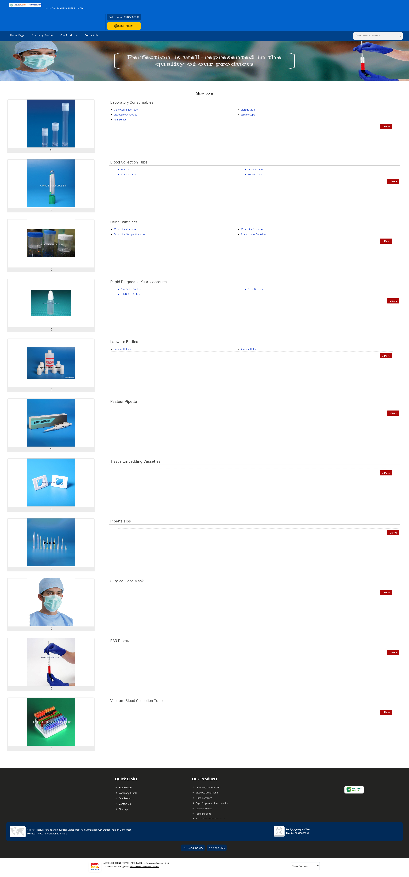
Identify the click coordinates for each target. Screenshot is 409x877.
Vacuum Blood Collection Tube (136, 700)
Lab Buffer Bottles (130, 294)
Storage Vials (247, 109)
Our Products (68, 35)
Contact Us (91, 35)
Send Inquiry (125, 26)
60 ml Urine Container (251, 229)
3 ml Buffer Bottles (131, 289)
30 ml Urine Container (125, 229)
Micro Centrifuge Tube (126, 109)
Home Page (17, 35)
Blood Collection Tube (128, 162)
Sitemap (123, 809)
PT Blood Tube (128, 174)
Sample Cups (247, 114)
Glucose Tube (255, 169)
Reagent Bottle (248, 349)
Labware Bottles (124, 341)
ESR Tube (126, 169)
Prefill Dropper (255, 289)
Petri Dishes (120, 119)
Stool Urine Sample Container (130, 234)
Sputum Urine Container (253, 234)
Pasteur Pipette (123, 401)
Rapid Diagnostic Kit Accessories (138, 282)
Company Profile (42, 35)
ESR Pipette (120, 641)
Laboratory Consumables (131, 102)
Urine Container (123, 222)
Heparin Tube (255, 174)
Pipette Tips (120, 521)
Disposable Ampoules (125, 114)
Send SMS (219, 848)
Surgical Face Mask (127, 581)
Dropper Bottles (122, 349)
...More (386, 126)
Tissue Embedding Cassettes (135, 461)
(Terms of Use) (162, 863)
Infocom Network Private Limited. (144, 866)
